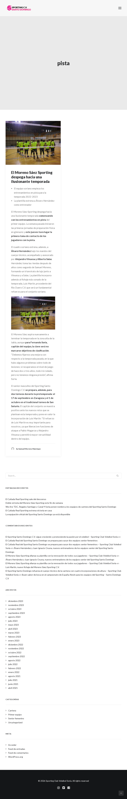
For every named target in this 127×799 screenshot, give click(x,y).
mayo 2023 (13, 624)
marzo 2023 (13, 632)
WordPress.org (15, 756)
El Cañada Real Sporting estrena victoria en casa (29, 510)
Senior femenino (16, 718)
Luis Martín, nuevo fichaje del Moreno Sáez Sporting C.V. (32, 567)
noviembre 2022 (16, 648)
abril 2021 (13, 688)
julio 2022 (13, 664)
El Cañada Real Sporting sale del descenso (26, 499)
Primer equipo (15, 714)
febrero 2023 (14, 636)
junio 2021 (13, 684)
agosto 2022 (14, 660)
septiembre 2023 (16, 613)
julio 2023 (13, 621)
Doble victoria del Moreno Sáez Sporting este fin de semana (34, 503)
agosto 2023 (14, 617)
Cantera (12, 710)
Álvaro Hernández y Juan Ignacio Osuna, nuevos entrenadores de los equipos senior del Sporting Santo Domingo (60, 559)
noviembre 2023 (16, 605)
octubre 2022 (14, 652)
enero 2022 (13, 672)
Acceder (12, 745)
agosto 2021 (14, 676)
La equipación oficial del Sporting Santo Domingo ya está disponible (38, 514)
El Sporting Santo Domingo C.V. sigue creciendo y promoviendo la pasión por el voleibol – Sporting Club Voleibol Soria (62, 536)
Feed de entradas (16, 749)
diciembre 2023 (15, 601)
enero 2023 (13, 640)
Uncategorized (15, 722)
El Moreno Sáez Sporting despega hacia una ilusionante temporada (32, 177)
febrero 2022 (14, 668)
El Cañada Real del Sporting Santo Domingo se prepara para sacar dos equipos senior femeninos (52, 540)
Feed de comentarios (18, 752)
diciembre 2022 (15, 644)
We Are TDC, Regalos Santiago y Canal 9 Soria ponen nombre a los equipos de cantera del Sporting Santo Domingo (61, 506)
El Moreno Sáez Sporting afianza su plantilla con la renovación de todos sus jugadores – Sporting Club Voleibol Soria (61, 555)
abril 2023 (13, 628)
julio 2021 (13, 680)
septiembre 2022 (16, 656)
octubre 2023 (14, 609)
